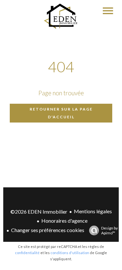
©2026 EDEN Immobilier (38, 211)
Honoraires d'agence (64, 220)
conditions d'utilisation (69, 253)
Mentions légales (93, 211)
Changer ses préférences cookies (47, 230)
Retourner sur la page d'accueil (61, 113)
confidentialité (27, 253)
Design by (109, 230)
